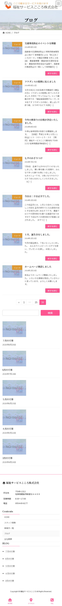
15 (36, 302)
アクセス (31, 603)
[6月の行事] (14, 359)
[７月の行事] (14, 329)
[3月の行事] (14, 447)
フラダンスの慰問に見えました (40, 81)
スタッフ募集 (10, 522)
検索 (50, 313)
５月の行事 (8, 399)
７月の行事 (8, 340)
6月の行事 (7, 369)
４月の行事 (8, 428)
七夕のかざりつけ (33, 158)
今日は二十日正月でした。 (38, 196)
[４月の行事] (14, 417)
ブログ (7, 533)
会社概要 (8, 539)
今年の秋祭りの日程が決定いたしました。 (41, 121)
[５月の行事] (14, 388)
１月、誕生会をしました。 (38, 234)
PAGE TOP (57, 592)
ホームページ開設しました (38, 266)
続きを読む (52, 73)
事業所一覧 (9, 528)
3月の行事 (7, 458)
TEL (52, 603)
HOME (7, 517)
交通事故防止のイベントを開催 (40, 43)
